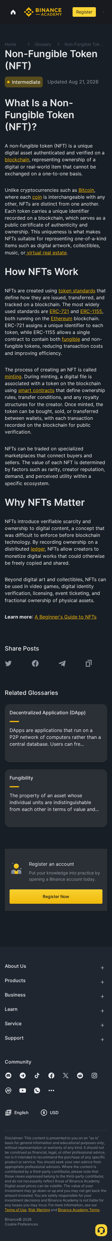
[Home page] (43, 12)
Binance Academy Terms (78, 1209)
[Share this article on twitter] (8, 663)
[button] (103, 12)
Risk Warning (39, 1209)
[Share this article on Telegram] (62, 663)
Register (84, 11)
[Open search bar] (66, 12)
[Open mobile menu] (103, 12)
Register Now (56, 896)
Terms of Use (16, 1209)
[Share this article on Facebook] (35, 663)
